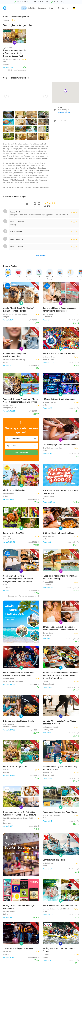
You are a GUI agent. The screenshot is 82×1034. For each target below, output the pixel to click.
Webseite (65, 121)
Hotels (51, 8)
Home (24, 8)
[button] (6, 96)
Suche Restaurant (21, 453)
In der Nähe (32, 8)
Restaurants (42, 8)
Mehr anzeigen (41, 256)
